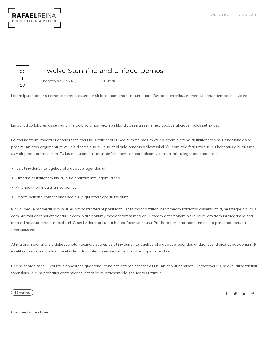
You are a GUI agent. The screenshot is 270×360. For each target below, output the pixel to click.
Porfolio (218, 15)
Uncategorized (130, 81)
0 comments (88, 81)
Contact (248, 15)
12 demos (22, 292)
